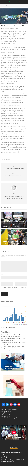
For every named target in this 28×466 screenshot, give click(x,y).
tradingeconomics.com (10, 327)
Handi (3, 28)
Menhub (3, 159)
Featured (7, 28)
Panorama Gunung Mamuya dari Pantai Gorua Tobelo (13, 350)
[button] (14, 385)
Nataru (8, 159)
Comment (3, 260)
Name (2, 274)
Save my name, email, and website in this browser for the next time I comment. (13, 288)
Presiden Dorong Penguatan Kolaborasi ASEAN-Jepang (13, 175)
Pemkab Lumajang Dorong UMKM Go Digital (15, 167)
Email (2, 281)
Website (16, 281)
